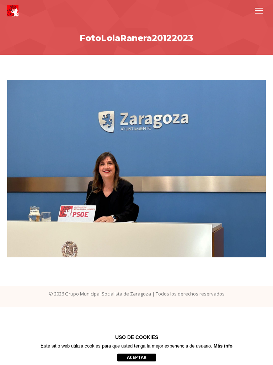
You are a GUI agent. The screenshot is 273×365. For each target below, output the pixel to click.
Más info (223, 346)
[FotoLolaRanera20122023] (136, 168)
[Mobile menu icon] (259, 11)
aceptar (136, 357)
